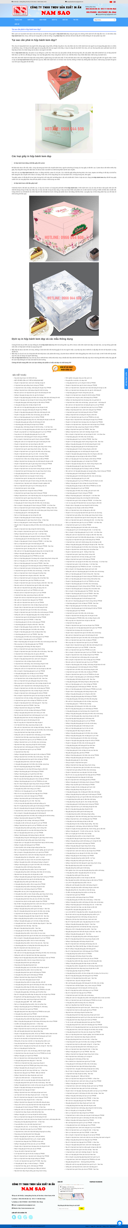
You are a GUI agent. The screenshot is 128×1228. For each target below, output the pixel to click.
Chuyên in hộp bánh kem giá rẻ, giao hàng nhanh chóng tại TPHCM (33, 463)
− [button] (60, 1189)
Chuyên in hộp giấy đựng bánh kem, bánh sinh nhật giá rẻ (30, 658)
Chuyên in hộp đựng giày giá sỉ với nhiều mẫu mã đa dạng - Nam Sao (85, 547)
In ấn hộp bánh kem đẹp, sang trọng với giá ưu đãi (28, 725)
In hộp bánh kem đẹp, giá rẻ (73, 623)
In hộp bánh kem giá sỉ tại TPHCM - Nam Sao (27, 705)
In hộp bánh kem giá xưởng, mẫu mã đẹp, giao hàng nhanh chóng (84, 515)
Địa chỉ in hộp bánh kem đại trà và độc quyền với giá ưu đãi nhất (83, 1147)
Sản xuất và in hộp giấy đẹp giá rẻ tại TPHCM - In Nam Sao (82, 1100)
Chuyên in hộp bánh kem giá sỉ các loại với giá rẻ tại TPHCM (82, 625)
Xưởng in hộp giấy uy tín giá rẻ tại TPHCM (26, 1055)
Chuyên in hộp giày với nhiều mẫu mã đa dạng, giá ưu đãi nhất (31, 414)
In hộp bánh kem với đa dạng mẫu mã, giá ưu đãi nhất (29, 654)
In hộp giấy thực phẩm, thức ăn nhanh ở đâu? (27, 950)
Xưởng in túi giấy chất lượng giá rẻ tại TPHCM (27, 845)
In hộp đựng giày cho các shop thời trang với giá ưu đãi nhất (30, 769)
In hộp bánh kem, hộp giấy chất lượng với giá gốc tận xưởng (82, 1068)
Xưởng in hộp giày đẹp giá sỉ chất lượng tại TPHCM (80, 748)
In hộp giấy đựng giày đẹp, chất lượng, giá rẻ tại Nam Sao (30, 992)
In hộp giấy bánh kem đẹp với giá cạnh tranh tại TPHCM (81, 1019)
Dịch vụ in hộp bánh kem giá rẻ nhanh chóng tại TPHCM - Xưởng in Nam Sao (35, 507)
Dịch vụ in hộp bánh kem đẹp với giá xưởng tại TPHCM (29, 1158)
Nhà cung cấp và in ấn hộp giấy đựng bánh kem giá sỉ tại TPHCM (84, 628)
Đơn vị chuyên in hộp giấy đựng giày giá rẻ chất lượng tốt (30, 813)
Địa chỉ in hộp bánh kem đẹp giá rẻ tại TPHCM (78, 993)
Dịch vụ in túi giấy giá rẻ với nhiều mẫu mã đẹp (78, 833)
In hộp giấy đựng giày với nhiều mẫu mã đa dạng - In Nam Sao (83, 899)
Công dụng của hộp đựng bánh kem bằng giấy (27, 1134)
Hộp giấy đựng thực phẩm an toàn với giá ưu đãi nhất (80, 877)
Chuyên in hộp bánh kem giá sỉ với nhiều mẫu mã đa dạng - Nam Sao (33, 651)
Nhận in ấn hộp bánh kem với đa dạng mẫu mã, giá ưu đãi (82, 657)
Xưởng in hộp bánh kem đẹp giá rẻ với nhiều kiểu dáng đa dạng (31, 1102)
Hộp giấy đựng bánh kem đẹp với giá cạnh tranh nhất (80, 1103)
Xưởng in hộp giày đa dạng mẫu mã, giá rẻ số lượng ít (29, 395)
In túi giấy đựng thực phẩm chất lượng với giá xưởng (80, 814)
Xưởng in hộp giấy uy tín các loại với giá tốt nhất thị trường (30, 1114)
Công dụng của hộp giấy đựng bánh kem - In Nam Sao (29, 1121)
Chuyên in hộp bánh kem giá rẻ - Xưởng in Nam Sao (80, 552)
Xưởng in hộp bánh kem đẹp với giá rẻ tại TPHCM (28, 977)
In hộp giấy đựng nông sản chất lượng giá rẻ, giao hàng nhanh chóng (33, 837)
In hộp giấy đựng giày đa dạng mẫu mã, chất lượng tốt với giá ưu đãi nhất (34, 419)
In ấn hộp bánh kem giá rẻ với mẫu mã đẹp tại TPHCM (29, 1153)
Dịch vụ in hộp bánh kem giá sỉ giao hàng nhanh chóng (29, 649)
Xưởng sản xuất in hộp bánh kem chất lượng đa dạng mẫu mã (31, 685)
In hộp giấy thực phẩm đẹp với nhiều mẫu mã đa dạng (29, 987)
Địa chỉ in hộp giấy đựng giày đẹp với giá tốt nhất (79, 809)
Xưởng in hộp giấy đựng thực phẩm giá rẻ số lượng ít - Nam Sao (32, 908)
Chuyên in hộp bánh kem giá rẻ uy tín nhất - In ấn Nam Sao (30, 454)
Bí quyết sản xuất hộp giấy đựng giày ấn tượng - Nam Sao (30, 997)
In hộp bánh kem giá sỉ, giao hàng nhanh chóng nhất (80, 554)
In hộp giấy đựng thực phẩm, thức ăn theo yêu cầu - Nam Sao (31, 943)
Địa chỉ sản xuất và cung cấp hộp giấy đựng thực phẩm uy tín (83, 914)
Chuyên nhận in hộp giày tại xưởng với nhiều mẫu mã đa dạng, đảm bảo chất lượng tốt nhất (38, 525)
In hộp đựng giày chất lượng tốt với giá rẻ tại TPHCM (28, 424)
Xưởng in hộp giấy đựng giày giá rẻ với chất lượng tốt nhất (82, 446)
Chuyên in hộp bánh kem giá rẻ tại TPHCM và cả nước (29, 580)
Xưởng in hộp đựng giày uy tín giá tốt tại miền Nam (28, 774)
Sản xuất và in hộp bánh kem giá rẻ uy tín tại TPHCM (29, 602)
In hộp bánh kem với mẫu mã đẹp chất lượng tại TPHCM (29, 710)
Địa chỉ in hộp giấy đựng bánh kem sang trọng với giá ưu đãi (82, 939)
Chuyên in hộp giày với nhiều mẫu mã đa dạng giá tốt (80, 743)
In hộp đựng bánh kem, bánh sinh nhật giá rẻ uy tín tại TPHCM (83, 1127)
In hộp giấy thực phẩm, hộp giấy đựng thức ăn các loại (81, 872)
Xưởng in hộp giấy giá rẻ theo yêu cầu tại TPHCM (79, 1083)
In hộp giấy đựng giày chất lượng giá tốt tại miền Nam (80, 745)
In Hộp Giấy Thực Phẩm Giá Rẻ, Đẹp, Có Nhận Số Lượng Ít (82, 946)
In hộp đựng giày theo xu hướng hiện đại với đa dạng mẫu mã (31, 945)
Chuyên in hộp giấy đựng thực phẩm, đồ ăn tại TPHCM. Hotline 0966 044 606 (35, 1033)
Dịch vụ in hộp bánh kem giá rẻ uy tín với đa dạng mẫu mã (30, 485)
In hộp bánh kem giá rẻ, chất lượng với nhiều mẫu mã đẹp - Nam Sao (85, 1093)
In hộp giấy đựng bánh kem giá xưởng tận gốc (27, 962)
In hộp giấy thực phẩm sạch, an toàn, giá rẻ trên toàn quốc (30, 1026)
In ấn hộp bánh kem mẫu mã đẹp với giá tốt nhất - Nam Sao (30, 678)
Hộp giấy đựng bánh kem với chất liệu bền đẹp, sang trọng (82, 926)
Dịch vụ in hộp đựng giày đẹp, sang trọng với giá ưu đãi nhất (82, 716)
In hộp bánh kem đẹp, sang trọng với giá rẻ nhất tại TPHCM (82, 427)
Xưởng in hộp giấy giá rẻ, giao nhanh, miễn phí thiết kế (29, 1136)
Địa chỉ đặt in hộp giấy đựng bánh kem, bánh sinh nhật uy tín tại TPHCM (34, 903)
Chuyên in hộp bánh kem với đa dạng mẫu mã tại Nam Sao (82, 549)
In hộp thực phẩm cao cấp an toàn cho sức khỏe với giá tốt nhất (32, 859)
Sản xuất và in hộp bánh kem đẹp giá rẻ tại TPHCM (28, 600)
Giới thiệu (31, 20)
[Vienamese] (111, 2)
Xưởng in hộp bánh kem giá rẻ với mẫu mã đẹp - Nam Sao (82, 1149)
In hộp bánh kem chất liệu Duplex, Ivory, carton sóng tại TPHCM (83, 985)
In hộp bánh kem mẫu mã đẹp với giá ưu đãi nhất (28, 661)
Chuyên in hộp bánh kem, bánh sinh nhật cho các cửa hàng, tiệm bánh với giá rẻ (88, 1137)
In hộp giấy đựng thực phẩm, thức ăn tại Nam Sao (28, 970)
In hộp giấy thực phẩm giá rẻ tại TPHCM (25, 1014)
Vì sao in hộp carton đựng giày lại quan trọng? (27, 979)
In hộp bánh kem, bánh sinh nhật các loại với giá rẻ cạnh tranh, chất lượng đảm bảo (37, 1119)
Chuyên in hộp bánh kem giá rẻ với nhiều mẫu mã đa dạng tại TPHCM (33, 612)
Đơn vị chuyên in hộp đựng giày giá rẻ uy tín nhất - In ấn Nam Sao (84, 532)
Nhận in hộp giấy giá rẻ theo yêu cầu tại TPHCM (27, 1148)
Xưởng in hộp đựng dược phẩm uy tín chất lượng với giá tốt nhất (32, 786)
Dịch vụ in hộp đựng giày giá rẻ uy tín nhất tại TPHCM (29, 417)
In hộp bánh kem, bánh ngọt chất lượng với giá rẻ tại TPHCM (31, 896)
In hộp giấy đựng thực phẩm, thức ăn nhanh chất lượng (29, 940)
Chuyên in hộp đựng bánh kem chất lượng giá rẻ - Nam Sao (30, 703)
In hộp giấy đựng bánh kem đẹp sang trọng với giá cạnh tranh (83, 1015)
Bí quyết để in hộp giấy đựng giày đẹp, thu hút (78, 909)
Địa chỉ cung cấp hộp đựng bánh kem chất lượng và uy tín (82, 1046)
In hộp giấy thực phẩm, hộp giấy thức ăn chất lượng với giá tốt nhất (84, 966)
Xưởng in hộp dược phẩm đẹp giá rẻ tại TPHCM (27, 818)
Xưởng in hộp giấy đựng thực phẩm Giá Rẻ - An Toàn (80, 858)
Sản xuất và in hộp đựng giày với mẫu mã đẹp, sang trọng (82, 701)
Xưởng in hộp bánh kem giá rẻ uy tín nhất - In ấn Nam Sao (30, 534)
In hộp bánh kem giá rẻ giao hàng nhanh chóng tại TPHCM (30, 493)
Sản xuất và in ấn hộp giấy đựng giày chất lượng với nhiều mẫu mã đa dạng (35, 952)
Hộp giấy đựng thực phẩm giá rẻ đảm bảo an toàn (28, 881)
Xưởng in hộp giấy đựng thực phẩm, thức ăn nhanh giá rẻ (30, 869)
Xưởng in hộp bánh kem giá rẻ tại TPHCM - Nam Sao (80, 429)
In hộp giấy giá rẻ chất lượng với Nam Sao (77, 1059)
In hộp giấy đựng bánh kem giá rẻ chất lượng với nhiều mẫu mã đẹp (33, 984)
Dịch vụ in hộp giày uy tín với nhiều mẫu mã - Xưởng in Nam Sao (32, 561)
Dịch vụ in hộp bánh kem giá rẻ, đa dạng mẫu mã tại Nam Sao (31, 578)
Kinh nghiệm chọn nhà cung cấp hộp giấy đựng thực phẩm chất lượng (85, 870)
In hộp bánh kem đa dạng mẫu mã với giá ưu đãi (79, 630)
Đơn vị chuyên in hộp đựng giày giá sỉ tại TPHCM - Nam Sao (82, 591)
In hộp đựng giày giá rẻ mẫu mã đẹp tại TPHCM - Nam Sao (82, 603)
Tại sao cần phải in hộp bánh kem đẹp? (25, 1151)
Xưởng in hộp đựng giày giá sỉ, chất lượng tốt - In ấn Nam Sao (83, 495)
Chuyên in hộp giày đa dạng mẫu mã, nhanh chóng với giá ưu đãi (84, 463)
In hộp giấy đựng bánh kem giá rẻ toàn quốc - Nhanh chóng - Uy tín (84, 1007)
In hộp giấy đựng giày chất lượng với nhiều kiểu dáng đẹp (81, 699)
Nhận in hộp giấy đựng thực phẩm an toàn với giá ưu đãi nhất (31, 918)
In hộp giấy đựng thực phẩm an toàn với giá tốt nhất (80, 836)
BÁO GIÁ (65, 20)
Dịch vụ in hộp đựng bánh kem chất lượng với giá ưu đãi (29, 666)
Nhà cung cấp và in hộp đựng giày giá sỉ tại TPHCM (28, 644)
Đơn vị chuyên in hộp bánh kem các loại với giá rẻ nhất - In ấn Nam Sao (85, 434)
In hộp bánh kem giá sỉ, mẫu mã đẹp (24, 488)
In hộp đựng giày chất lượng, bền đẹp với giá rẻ (27, 646)
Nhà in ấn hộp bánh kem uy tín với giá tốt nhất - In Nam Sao (82, 1130)
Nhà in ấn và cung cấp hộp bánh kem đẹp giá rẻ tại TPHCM (30, 793)
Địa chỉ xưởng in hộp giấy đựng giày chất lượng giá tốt (80, 948)
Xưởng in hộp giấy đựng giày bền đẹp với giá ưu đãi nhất (81, 963)
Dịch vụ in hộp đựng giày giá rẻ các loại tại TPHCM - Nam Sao (31, 563)
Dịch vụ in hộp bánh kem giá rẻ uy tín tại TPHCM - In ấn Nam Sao (84, 522)
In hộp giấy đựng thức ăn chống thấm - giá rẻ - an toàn (29, 857)
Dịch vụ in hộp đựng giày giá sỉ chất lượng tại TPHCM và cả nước (84, 689)
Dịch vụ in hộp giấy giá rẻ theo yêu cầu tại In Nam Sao (81, 1154)
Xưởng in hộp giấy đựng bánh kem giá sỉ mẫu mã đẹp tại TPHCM (32, 754)
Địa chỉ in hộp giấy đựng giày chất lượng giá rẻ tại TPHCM (82, 975)
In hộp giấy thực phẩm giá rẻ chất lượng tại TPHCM (28, 975)
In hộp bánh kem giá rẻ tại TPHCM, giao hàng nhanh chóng (30, 1065)
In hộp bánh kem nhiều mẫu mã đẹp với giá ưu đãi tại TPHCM (31, 458)
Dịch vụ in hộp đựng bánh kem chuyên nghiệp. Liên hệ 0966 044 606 (85, 1034)
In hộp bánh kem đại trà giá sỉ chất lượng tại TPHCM (80, 843)
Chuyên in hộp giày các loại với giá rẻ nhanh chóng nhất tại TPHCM (33, 400)
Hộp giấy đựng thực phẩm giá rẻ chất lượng (78, 868)
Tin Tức (75, 20)
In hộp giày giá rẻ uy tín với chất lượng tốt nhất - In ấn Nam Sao (83, 530)
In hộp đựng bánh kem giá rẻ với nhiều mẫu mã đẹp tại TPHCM (83, 1042)
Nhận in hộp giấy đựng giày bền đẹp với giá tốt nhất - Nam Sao (31, 916)
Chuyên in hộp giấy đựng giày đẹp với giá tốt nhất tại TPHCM (82, 740)
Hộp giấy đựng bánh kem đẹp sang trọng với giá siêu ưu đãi (82, 968)
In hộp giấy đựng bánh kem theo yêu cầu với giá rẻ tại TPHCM (83, 1032)
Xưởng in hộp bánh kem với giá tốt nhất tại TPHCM (28, 490)
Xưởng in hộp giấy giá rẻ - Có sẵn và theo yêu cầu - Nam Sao (83, 831)
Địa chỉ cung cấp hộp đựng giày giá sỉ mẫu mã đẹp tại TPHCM (31, 779)
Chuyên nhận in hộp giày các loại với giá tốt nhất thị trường (82, 505)
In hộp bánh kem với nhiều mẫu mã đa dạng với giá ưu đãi (82, 669)
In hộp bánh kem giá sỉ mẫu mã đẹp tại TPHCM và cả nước (30, 700)
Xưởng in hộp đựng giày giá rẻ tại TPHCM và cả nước (29, 556)
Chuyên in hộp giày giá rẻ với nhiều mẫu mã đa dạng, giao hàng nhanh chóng (35, 510)
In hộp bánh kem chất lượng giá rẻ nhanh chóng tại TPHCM (30, 436)
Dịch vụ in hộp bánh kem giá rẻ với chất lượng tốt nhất (29, 543)
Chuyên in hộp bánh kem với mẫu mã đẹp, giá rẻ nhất (80, 556)
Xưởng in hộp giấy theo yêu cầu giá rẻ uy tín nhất (28, 1068)
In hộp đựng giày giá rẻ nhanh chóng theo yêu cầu (80, 392)
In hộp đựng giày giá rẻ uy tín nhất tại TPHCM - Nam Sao (81, 439)
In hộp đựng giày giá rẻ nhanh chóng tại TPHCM (79, 493)
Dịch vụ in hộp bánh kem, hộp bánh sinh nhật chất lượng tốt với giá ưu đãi (86, 387)
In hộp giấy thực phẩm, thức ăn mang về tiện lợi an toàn (29, 960)
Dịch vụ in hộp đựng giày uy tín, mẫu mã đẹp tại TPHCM (81, 684)
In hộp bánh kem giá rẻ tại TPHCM (75, 895)
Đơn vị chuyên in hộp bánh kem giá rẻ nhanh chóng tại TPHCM (31, 439)
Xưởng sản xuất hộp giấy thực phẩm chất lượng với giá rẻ (81, 885)
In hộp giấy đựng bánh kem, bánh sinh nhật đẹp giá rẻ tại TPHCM (84, 1024)
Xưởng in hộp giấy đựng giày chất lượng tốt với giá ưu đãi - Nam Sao (84, 544)
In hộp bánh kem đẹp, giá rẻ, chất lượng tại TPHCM (28, 1166)
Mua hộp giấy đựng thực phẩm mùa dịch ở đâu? (79, 865)
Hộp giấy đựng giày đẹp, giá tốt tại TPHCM (77, 752)
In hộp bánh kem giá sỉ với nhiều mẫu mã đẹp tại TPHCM (81, 672)
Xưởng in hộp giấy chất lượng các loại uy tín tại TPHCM (81, 1095)
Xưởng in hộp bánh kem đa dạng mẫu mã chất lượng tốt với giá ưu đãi (33, 461)
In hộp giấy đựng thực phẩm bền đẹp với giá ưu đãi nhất (29, 1019)
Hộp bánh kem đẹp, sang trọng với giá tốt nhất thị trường (30, 744)
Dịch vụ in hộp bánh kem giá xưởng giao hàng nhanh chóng (30, 681)
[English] (114, 2)
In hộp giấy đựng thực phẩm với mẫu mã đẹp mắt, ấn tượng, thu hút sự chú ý (87, 973)
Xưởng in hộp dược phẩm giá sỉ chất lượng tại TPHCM (29, 798)
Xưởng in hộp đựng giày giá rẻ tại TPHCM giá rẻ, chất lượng (30, 1006)
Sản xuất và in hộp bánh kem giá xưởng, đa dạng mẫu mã (30, 587)
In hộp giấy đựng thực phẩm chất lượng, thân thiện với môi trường (32, 872)
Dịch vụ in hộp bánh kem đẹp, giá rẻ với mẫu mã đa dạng (81, 1088)
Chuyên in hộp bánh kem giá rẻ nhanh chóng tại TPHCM (81, 385)
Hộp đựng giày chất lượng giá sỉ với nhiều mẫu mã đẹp (81, 706)
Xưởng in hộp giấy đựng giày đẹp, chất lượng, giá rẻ (28, 776)
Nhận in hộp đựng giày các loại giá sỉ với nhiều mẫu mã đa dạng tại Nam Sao (35, 641)
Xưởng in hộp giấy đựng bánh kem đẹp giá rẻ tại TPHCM (81, 1140)
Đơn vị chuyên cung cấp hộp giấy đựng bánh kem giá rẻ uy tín (83, 1157)
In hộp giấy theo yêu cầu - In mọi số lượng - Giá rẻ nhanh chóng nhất (33, 1126)
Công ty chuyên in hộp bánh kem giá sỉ (76, 762)
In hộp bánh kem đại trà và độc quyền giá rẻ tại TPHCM (81, 1010)
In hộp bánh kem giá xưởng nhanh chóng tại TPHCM (28, 385)
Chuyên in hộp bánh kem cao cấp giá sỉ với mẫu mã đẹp (81, 772)
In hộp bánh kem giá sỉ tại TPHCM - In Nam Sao (27, 619)
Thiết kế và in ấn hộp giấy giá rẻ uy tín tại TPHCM (28, 791)
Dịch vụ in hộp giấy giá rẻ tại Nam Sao (24, 1048)
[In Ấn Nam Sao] (20, 10)
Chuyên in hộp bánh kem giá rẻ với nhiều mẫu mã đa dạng (30, 610)
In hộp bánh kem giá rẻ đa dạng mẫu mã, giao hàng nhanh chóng (32, 471)
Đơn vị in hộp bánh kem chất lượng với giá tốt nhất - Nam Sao (31, 1058)
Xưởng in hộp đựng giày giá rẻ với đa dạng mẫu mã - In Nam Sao (84, 904)
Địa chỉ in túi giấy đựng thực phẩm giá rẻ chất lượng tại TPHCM (31, 805)
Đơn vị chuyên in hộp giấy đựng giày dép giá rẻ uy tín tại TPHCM (32, 938)
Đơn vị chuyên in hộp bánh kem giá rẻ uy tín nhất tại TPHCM (31, 531)
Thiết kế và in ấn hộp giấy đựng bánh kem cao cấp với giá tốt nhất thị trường (87, 1027)
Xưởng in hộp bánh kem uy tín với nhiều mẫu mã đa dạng (30, 742)
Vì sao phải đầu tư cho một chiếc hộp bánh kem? (27, 1124)
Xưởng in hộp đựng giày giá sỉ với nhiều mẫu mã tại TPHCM (82, 755)
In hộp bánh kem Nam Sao (21, 752)
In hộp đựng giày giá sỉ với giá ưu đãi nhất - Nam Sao (29, 624)
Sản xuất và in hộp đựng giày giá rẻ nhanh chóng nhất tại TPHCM (84, 601)
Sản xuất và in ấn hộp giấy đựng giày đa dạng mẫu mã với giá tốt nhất (33, 551)
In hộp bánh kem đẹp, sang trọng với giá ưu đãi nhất (28, 595)
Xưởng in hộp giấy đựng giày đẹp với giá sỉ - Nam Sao (80, 924)
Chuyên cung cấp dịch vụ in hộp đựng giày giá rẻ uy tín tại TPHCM (32, 432)
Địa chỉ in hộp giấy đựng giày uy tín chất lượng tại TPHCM (82, 708)
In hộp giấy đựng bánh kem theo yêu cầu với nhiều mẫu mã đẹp (32, 899)
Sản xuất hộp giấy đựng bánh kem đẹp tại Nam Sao (28, 1031)
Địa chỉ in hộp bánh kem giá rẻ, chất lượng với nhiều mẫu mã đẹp (84, 1117)
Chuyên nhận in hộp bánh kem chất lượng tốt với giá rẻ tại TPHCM (84, 419)
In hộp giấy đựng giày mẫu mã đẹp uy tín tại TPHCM (28, 673)
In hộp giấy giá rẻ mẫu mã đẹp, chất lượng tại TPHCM (29, 820)
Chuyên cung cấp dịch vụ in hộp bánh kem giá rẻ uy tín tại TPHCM (84, 407)
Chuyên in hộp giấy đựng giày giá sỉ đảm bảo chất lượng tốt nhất (32, 412)
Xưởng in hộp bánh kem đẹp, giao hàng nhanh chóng (80, 765)
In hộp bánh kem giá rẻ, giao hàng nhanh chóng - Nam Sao (30, 449)
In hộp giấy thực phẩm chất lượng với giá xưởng (27, 867)
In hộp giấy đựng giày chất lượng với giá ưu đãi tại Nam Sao (82, 681)
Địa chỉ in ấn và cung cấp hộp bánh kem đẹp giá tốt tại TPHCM (83, 775)
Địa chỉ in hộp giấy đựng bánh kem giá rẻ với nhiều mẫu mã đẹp (32, 911)
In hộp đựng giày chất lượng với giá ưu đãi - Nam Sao (80, 679)
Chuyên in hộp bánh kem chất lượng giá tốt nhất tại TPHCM (30, 693)
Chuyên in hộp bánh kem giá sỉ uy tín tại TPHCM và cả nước (82, 674)
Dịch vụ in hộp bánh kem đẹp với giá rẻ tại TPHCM (80, 1113)
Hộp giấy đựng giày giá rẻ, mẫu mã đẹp (77, 760)
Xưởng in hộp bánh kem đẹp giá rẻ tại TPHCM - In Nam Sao (82, 1098)
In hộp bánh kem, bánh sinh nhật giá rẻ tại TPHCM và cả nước (83, 1159)
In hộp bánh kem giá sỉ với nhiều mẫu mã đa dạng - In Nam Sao (32, 570)
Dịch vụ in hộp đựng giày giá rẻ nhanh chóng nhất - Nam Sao (82, 574)
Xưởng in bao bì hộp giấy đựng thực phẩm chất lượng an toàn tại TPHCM (34, 957)
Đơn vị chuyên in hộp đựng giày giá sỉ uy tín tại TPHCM (29, 671)
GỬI (81, 1208)
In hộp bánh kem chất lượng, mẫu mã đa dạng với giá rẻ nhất (31, 663)
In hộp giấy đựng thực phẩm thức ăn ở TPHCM (79, 953)
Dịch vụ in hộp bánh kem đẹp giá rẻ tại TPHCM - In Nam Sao (82, 1078)
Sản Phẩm (43, 20)
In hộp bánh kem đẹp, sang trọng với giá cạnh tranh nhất (30, 999)
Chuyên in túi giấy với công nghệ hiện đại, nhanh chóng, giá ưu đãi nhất (85, 828)
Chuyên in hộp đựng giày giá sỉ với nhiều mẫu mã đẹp (29, 629)
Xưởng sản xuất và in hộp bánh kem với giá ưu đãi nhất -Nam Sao (84, 534)
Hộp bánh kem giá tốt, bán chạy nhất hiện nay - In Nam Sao (30, 1070)
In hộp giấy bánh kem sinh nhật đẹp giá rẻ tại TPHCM (80, 1125)
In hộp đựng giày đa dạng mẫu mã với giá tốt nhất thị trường (82, 498)
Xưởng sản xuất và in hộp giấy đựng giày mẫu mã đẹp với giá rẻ (32, 614)
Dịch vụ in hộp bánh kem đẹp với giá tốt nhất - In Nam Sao (82, 1049)
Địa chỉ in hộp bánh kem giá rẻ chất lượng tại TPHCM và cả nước (32, 989)
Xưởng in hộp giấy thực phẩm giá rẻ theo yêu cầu (79, 860)
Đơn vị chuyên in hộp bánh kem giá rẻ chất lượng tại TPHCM (31, 656)
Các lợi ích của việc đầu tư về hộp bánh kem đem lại (28, 1038)
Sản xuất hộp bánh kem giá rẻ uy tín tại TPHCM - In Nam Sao (83, 1122)
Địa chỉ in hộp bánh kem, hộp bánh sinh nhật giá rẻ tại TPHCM (31, 1156)
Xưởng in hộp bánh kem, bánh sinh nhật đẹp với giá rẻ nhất (82, 432)
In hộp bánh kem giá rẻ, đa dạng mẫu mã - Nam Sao (29, 548)
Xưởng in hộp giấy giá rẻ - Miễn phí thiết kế (77, 1076)
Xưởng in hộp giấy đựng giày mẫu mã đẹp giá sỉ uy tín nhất (82, 735)
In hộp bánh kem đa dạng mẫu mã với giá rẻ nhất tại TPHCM (31, 913)
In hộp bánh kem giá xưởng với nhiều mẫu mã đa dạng (81, 770)
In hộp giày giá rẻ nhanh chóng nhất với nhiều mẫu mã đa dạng (31, 503)
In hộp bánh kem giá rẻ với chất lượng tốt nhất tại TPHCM (81, 412)
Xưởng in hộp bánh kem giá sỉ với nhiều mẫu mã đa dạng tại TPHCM (85, 637)
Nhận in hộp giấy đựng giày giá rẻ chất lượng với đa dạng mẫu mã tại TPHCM (35, 1021)
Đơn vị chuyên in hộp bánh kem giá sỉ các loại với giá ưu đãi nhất (32, 695)
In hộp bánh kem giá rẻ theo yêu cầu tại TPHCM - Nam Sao (82, 1169)
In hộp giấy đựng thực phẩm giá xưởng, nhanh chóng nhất (30, 828)
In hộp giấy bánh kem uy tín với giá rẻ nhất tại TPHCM (81, 383)
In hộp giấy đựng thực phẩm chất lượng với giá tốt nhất (29, 886)
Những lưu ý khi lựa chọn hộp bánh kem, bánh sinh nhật (81, 919)
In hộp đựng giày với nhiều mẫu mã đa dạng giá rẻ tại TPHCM (31, 636)
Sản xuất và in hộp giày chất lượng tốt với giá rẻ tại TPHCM (30, 409)
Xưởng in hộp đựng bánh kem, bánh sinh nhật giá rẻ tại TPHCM (83, 409)
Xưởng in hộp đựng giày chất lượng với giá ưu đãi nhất (29, 835)
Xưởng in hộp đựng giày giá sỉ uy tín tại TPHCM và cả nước (30, 781)
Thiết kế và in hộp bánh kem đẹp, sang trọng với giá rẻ (29, 1063)
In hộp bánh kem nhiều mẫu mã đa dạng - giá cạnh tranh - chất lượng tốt (86, 402)
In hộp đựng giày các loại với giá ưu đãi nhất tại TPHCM (81, 456)
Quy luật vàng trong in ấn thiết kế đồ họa (25, 378)
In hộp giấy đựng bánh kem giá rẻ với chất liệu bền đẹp (29, 879)
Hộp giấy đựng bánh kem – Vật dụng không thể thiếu (80, 1162)
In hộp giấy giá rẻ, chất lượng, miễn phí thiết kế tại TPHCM (82, 826)
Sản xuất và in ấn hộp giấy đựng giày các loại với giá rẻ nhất (31, 407)
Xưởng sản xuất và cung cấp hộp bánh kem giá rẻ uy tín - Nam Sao (84, 1164)
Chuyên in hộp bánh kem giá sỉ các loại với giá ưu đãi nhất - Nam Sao (33, 583)
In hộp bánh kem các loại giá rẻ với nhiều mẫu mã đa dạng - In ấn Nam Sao (86, 561)
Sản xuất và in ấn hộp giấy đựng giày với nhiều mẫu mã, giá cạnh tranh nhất (35, 429)
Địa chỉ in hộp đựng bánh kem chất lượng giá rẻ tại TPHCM (82, 951)
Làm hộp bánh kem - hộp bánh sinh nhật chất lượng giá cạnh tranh (32, 1036)
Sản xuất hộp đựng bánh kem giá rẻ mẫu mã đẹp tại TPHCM (31, 759)
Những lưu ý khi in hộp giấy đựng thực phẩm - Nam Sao (81, 929)
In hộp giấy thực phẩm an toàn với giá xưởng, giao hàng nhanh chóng (33, 894)
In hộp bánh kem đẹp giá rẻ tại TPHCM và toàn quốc (28, 1141)
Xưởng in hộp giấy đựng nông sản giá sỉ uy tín (78, 789)
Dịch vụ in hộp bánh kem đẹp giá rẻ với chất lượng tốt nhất (30, 1117)
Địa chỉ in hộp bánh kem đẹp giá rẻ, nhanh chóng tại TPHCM (31, 1097)
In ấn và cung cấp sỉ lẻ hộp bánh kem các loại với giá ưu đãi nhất (83, 503)
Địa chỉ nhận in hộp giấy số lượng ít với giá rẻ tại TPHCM (81, 1071)
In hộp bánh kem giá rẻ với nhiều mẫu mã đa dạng (80, 995)
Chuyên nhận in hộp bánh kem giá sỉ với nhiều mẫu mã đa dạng (83, 632)
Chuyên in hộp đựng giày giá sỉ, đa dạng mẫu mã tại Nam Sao (83, 588)
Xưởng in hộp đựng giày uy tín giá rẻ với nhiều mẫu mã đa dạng (32, 864)
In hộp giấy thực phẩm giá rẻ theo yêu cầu (77, 875)
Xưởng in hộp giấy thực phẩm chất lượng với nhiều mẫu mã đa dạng (84, 902)
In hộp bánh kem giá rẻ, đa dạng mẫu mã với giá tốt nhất (30, 478)
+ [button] (60, 1187)
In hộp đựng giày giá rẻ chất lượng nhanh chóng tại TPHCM (82, 804)
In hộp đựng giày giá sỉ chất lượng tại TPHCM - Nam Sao (81, 686)
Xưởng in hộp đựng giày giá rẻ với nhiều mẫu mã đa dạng (81, 527)
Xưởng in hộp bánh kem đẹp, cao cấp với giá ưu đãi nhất (81, 907)
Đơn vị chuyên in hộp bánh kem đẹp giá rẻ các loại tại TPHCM (83, 1135)
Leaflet (64, 1199)
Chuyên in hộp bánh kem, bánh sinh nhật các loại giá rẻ (29, 500)
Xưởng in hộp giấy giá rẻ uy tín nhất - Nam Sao (27, 801)
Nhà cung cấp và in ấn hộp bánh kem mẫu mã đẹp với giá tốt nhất (32, 683)
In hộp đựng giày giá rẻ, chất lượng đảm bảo (26, 512)
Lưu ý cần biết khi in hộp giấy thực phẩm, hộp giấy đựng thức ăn (83, 912)
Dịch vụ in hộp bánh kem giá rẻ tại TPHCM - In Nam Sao (81, 1132)
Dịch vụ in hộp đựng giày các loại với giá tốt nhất (27, 515)
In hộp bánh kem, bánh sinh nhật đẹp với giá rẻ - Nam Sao (82, 1152)
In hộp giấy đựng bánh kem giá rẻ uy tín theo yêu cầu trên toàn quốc (85, 1017)
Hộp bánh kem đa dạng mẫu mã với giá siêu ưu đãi (28, 874)
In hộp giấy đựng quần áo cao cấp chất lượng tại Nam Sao (30, 830)
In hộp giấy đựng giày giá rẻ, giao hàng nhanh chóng (80, 466)
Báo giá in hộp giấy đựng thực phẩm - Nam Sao (27, 928)
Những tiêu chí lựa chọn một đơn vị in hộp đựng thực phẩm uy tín (32, 1041)
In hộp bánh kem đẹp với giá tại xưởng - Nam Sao (79, 1073)
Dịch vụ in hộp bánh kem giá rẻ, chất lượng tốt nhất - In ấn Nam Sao (84, 520)
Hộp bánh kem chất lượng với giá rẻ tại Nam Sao (79, 1012)
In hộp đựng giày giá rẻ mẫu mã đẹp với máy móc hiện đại (82, 750)
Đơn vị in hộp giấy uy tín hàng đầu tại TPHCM (78, 1110)
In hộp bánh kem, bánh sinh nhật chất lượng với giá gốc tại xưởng (32, 1131)
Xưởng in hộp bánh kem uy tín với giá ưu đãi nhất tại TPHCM (31, 676)
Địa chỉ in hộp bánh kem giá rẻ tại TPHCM (26, 1009)
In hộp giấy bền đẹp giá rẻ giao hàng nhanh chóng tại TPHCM (83, 838)
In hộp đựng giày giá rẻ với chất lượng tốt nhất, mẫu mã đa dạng (83, 476)
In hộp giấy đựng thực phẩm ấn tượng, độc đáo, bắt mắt (29, 982)
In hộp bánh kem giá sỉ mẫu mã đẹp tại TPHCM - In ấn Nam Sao (83, 500)
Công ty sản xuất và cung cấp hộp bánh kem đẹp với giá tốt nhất (32, 1104)
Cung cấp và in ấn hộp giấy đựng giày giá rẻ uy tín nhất (29, 434)
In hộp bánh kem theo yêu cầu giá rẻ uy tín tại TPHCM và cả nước (32, 1053)
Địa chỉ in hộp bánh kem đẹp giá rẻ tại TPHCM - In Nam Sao (82, 1142)
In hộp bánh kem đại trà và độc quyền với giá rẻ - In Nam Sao (83, 1044)
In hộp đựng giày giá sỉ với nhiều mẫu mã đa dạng (79, 436)
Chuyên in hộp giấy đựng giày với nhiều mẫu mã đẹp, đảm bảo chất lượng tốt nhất (37, 397)
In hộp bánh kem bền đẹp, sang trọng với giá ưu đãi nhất (30, 737)
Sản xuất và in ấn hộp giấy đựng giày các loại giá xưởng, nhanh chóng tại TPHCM (88, 471)
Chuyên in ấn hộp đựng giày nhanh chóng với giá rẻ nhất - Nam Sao (84, 441)
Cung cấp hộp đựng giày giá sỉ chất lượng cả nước (80, 726)
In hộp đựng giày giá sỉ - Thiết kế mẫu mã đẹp (78, 703)
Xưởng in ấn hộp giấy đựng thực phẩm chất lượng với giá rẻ (82, 936)
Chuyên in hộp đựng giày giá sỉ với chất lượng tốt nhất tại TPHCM (84, 608)
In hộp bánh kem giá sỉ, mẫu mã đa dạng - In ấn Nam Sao (82, 564)
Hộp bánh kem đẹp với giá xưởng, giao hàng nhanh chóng (30, 1170)
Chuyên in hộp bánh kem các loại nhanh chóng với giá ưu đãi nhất (32, 468)
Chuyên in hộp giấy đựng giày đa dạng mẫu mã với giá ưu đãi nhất (84, 454)
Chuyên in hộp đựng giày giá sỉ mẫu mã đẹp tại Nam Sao (30, 632)
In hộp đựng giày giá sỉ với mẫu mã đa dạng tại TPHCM (29, 622)
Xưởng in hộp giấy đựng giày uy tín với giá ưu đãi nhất (80, 694)
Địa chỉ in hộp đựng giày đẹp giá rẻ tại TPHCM (27, 766)
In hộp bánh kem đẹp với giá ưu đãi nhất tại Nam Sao (29, 1112)
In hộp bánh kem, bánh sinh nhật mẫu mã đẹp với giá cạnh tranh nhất (33, 810)
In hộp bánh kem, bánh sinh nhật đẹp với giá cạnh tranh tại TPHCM (84, 1086)
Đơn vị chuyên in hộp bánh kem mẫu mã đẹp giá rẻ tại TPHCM (83, 659)
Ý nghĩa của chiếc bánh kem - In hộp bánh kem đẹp (28, 1077)
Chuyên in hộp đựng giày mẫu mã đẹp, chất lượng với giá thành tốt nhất (85, 664)
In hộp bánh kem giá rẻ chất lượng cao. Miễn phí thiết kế (30, 1168)
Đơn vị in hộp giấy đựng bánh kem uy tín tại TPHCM (28, 832)
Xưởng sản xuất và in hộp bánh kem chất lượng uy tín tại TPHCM (32, 734)
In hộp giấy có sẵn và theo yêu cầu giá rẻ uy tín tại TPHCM (30, 823)
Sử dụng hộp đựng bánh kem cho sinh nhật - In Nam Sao (81, 1039)
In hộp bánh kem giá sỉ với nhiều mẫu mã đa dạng (79, 613)
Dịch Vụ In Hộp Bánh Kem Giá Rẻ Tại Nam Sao (79, 1005)
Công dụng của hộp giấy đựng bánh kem (25, 965)
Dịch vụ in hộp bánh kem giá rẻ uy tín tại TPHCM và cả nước (82, 417)
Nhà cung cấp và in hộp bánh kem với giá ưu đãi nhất (80, 620)
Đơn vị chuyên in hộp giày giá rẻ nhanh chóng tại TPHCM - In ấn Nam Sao (34, 505)
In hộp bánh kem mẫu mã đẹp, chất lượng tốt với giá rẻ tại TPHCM (32, 387)
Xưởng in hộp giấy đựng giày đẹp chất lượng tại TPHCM (81, 696)
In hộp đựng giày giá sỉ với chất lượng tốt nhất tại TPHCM (81, 596)
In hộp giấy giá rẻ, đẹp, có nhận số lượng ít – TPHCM (29, 1163)
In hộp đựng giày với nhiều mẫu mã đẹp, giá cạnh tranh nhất (82, 490)
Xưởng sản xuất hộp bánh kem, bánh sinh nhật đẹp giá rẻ (81, 1166)
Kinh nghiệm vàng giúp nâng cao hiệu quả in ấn (79, 378)
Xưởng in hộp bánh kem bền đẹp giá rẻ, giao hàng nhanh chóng (83, 863)
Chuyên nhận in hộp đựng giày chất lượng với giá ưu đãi (81, 691)
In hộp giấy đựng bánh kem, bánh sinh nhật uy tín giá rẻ (29, 473)
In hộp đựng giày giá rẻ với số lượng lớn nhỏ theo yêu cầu (81, 988)
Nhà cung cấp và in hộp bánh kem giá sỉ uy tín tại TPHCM (82, 642)
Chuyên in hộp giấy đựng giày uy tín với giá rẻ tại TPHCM (81, 461)
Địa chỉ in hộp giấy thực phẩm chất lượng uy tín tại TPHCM (82, 990)
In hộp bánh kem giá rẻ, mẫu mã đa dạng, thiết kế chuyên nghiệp (32, 1050)
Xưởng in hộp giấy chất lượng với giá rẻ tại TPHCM (80, 1120)
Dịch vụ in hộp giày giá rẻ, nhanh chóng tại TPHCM (28, 522)
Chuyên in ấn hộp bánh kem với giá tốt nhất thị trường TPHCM (83, 395)
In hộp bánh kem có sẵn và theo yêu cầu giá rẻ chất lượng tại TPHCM (85, 1115)
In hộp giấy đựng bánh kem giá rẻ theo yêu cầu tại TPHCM (82, 958)
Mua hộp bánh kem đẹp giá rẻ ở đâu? (24, 1090)
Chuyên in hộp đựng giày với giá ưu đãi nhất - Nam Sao (29, 627)
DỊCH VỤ (54, 20)
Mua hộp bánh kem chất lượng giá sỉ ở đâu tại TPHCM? (29, 747)
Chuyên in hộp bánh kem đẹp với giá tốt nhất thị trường (29, 529)
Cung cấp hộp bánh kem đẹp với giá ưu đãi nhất (27, 732)
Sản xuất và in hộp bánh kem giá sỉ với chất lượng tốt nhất (82, 635)
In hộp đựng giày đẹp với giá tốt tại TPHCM (77, 970)
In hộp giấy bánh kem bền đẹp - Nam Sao (25, 926)
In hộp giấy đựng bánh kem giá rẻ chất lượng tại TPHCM (30, 972)
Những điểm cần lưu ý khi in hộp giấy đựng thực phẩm (29, 891)
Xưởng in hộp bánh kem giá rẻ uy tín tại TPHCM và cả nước (30, 825)
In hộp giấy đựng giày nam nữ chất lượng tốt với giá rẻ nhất (82, 451)
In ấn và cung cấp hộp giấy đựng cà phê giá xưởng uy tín (30, 803)
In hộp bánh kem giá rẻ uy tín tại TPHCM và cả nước (28, 590)
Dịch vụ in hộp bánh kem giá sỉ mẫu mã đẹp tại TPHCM (81, 640)
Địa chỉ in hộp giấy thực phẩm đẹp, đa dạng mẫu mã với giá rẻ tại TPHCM (34, 994)
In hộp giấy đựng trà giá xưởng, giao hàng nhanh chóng (29, 840)
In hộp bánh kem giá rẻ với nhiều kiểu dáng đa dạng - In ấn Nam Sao (85, 537)
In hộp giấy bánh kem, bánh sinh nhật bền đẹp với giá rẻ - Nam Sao (33, 923)
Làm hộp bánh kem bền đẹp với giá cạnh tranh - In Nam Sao (31, 1095)
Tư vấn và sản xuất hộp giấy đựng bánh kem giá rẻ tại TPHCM (83, 1022)
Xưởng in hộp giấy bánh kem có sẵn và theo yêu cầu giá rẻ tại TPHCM (33, 1085)
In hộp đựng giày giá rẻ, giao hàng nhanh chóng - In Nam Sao (31, 520)
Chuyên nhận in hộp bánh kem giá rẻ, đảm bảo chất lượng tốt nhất (84, 645)
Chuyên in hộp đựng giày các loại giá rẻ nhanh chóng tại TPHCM (32, 536)
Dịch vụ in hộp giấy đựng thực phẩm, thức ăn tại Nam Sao (30, 1004)
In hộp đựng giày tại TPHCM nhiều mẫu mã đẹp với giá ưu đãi (83, 618)
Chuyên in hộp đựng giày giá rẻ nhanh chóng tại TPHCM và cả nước (84, 576)
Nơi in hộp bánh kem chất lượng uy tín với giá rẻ (79, 1056)
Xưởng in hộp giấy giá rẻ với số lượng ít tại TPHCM (80, 855)
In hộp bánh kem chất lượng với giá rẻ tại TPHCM (28, 889)
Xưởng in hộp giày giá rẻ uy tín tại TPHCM (77, 488)
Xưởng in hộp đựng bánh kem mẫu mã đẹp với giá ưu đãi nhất (31, 690)
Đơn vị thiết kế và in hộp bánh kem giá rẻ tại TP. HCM (80, 1061)
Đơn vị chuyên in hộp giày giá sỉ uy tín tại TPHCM (28, 639)
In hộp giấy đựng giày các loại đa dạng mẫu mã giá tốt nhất (82, 711)
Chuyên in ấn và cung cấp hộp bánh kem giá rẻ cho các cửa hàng (84, 512)
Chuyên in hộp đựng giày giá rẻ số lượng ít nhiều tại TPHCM (82, 468)
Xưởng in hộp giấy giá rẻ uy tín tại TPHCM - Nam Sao (80, 1051)
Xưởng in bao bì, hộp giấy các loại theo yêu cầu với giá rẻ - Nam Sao (33, 1046)
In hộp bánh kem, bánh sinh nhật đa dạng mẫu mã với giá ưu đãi (83, 542)
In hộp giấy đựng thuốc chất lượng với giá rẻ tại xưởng (80, 848)
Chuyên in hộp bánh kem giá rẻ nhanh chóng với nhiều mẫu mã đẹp (33, 481)
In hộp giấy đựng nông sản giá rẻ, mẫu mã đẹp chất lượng (82, 801)
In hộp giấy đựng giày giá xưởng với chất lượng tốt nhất (29, 422)
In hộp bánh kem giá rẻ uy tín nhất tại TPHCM (78, 525)
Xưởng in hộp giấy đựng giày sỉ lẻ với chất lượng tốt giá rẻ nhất (83, 444)
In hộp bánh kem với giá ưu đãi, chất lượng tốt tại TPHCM (81, 397)
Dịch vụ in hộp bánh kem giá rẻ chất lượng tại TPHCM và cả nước (84, 1000)
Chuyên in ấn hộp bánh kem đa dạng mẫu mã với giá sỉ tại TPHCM (84, 422)
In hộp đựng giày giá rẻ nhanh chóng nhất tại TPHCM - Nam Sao (83, 586)
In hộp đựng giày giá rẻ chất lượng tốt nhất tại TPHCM (81, 473)
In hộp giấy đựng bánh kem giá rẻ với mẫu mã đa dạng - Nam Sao (32, 1082)
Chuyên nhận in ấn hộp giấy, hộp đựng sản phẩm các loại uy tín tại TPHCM (86, 1091)
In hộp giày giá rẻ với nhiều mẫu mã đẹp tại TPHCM (28, 930)
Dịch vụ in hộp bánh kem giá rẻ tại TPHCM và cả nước (81, 650)
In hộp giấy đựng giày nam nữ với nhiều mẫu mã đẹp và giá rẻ (31, 967)
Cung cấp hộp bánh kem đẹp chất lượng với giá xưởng (81, 1066)
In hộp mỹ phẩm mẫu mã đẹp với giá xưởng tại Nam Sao (30, 847)
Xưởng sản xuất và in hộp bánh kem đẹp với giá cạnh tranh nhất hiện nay (34, 1109)
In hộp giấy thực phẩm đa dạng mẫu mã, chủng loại (80, 1002)
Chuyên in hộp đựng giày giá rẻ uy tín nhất (77, 478)
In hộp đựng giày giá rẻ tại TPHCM (75, 610)
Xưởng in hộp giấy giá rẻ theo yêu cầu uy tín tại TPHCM (29, 1144)
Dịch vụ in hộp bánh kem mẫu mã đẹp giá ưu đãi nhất (80, 510)
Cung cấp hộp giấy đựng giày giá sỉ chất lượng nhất (80, 718)
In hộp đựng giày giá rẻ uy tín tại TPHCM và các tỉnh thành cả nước (84, 481)
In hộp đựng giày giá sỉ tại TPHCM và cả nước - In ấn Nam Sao (83, 566)
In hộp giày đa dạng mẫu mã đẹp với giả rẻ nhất (27, 405)
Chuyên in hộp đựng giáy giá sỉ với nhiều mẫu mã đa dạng (82, 583)
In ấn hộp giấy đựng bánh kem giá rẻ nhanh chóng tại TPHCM (31, 456)
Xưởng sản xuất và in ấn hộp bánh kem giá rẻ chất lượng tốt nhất (32, 441)
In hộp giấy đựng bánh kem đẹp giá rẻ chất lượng (79, 777)
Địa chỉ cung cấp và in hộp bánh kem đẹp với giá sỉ (28, 722)
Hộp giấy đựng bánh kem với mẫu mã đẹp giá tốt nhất (29, 717)
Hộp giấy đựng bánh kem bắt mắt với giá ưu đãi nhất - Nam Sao (83, 931)
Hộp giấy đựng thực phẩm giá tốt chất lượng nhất (79, 811)
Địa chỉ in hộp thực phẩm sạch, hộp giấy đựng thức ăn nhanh (82, 921)
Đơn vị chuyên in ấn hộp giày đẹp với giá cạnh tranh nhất (81, 569)
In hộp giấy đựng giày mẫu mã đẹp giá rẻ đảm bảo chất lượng (83, 792)
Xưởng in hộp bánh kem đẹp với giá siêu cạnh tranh (28, 1075)
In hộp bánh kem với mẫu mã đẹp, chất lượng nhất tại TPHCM (31, 698)
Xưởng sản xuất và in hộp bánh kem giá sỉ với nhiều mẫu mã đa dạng (33, 730)
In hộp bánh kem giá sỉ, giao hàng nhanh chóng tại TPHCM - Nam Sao (33, 546)
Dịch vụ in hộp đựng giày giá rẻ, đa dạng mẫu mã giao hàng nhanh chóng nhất (36, 558)
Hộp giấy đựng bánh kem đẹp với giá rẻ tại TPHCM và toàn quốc (32, 1011)
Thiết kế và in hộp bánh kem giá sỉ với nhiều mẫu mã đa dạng (83, 767)
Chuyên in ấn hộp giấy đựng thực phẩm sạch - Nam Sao (81, 978)
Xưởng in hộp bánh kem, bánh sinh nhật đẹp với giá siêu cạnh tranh (33, 854)
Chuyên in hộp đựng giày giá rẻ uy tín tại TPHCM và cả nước (82, 581)
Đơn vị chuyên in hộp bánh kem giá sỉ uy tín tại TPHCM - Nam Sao (84, 652)
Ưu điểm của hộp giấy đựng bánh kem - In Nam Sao (28, 1023)
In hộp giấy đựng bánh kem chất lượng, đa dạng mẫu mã (81, 917)
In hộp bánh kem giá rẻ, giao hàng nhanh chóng (27, 498)
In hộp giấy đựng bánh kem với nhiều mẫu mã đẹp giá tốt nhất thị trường (34, 815)
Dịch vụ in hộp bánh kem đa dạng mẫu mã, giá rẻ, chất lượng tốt (83, 390)
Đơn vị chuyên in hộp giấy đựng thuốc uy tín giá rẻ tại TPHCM (31, 852)
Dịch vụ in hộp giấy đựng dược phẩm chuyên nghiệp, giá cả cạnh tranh (33, 850)
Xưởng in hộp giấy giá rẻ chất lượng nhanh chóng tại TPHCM (82, 782)
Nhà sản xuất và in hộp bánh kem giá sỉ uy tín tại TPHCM (30, 592)
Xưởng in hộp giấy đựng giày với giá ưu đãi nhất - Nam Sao (30, 553)
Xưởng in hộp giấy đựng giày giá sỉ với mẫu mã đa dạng (81, 723)
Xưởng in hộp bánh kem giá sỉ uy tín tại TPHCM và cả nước (30, 739)
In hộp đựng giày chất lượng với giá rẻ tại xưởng (79, 956)
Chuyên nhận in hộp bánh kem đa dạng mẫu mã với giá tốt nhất (32, 1146)
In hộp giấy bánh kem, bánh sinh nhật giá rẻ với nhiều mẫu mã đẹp (84, 1029)
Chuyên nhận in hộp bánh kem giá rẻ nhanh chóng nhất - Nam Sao (84, 517)
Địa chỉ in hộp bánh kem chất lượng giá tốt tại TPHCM (80, 779)
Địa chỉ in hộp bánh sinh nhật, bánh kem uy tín (27, 948)
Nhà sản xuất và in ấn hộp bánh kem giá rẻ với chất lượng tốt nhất (32, 392)
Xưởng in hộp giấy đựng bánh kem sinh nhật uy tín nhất (29, 712)
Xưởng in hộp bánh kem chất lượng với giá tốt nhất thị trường (31, 390)
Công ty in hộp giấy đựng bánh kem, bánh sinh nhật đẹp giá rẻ (83, 1144)
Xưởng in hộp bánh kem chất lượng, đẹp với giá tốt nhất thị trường (84, 1108)
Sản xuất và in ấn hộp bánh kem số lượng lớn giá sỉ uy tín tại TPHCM (85, 405)
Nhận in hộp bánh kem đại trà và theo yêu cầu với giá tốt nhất (31, 1028)
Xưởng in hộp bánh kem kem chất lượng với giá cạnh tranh (30, 1092)
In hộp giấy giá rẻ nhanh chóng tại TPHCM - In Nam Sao (30, 1107)
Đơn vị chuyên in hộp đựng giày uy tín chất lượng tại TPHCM (82, 677)
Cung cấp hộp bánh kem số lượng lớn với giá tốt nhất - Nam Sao (32, 1043)
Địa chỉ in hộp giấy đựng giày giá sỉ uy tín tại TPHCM (80, 721)
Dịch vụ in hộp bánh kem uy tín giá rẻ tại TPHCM (27, 466)
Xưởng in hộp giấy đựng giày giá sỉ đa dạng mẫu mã (80, 757)
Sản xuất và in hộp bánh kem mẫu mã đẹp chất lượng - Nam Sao (32, 727)
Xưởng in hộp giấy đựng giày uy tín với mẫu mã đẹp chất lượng (31, 921)
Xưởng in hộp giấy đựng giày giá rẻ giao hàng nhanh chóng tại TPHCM (33, 877)
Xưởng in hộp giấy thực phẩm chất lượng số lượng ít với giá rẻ (31, 862)
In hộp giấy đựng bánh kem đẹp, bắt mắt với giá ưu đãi (81, 1105)
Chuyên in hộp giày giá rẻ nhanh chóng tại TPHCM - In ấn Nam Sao (33, 541)
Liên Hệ (17, 24)
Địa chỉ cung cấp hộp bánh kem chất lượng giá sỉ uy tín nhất (31, 715)
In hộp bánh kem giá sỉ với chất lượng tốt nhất (27, 720)
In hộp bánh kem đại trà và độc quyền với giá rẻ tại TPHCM (30, 901)
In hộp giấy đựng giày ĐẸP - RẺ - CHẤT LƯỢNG (27, 1001)
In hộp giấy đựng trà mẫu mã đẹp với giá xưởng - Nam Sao (82, 823)
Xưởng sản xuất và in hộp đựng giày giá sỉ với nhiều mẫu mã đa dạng (85, 571)
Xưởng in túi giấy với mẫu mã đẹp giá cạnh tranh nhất (80, 787)
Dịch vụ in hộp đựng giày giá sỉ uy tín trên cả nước (79, 728)
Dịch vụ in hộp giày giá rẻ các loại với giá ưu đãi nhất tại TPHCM (83, 458)
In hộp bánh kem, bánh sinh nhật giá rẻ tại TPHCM (28, 796)
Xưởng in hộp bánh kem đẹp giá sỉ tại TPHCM (27, 707)
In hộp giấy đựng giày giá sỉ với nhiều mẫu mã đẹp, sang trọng (31, 764)
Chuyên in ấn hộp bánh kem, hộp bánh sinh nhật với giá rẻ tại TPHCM (85, 424)
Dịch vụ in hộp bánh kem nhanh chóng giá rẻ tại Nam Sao (30, 573)
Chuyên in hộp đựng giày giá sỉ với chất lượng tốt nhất (80, 598)
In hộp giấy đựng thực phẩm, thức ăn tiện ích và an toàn (29, 933)
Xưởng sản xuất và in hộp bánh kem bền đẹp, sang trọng (30, 955)
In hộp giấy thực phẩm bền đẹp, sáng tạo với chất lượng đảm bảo (84, 961)
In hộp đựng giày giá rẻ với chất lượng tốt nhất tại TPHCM (81, 667)
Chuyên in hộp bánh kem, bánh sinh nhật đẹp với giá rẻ (29, 383)
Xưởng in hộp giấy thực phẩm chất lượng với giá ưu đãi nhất (82, 887)
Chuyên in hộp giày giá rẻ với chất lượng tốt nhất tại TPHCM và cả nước (34, 565)
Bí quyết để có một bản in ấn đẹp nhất (76, 380)
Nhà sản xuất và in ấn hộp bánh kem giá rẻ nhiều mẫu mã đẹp (31, 585)
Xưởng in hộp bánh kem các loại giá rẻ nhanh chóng (28, 476)
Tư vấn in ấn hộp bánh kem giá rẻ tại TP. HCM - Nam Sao (30, 1161)
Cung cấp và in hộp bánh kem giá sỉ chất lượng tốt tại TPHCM (83, 539)
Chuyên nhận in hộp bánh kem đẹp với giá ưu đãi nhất (81, 1037)
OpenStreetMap (74, 1199)
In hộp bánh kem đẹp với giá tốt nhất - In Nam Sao (28, 1099)
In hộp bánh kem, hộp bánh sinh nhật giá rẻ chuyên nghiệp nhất (32, 483)
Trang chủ (18, 20)
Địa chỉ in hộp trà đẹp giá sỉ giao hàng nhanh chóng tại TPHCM (31, 783)
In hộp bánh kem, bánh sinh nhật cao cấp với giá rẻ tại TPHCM (83, 850)
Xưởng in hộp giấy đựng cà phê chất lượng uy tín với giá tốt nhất (83, 841)
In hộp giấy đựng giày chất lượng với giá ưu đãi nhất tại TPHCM (31, 402)
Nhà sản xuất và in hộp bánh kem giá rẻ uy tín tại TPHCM (81, 662)
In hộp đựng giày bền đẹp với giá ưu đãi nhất (78, 730)
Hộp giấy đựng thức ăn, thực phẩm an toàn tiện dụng (80, 890)
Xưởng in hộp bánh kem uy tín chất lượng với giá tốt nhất (81, 806)
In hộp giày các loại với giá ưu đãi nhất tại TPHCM (79, 507)
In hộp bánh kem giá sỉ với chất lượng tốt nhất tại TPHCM (30, 617)
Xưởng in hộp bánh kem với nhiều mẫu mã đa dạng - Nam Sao (31, 756)
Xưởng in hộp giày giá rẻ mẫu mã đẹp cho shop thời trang (81, 483)
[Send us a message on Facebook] (119, 1223)
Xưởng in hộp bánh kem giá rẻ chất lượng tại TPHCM (80, 559)
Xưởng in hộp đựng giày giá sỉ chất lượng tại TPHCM (28, 771)
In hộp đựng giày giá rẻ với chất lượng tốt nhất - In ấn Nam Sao (31, 538)
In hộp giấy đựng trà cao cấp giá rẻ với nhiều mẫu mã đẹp (82, 853)
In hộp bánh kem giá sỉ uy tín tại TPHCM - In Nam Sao (81, 647)
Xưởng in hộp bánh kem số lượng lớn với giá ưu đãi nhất (81, 414)
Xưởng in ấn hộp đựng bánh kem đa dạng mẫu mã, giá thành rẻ (83, 400)
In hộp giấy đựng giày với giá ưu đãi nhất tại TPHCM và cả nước (83, 485)
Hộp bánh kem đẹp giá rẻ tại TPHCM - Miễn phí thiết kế (29, 1072)
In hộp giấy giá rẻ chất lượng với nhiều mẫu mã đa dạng (81, 1064)
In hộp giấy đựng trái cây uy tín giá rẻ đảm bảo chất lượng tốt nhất (84, 797)
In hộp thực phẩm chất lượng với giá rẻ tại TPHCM (79, 897)
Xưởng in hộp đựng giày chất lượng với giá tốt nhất (80, 941)
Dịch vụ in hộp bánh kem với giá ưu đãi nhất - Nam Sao (29, 575)
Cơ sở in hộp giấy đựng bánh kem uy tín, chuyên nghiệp (29, 1139)
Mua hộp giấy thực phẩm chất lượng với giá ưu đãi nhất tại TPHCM (84, 880)
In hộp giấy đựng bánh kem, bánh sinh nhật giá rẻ (28, 761)
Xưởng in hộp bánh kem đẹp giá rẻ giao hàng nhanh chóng (82, 1054)
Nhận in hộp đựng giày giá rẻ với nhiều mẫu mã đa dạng (81, 605)
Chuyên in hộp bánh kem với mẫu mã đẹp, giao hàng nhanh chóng (32, 446)
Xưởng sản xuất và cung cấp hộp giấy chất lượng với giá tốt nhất (32, 1080)
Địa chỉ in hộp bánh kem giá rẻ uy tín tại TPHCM (27, 749)
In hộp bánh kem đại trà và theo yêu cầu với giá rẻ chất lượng (31, 1016)
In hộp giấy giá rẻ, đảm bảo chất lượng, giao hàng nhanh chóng (83, 816)
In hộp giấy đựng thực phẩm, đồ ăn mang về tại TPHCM (29, 884)
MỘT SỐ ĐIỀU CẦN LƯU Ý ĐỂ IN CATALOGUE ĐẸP (28, 380)
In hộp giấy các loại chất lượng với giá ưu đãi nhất (79, 821)
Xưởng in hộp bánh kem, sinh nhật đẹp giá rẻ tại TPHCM (81, 819)
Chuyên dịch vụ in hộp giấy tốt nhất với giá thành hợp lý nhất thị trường (33, 842)
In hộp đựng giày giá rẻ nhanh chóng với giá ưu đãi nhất (81, 449)
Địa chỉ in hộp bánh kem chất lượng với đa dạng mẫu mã (81, 944)
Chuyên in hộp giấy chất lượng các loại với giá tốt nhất (29, 1087)
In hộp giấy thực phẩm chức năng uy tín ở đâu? (27, 788)
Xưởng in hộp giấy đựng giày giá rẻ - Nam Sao (78, 934)
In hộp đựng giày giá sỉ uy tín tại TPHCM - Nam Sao (28, 634)
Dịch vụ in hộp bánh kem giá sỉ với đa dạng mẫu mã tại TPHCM (31, 568)
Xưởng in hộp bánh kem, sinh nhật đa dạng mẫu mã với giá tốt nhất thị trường (35, 495)
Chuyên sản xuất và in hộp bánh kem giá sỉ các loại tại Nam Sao (32, 597)
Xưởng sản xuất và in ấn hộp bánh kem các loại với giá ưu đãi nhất (32, 668)
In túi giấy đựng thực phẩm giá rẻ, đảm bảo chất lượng (81, 799)
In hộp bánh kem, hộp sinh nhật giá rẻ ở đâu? (78, 980)
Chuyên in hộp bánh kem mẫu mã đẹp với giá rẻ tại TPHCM (82, 654)
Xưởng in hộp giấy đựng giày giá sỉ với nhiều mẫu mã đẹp (81, 733)
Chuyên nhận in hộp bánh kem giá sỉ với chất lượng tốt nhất (30, 607)
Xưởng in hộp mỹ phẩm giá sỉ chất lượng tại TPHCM (80, 784)
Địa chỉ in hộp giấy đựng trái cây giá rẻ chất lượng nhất (29, 808)
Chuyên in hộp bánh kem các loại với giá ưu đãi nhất (28, 444)
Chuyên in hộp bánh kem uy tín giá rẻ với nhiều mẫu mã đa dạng (32, 451)
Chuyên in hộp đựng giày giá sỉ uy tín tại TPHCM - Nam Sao (82, 593)
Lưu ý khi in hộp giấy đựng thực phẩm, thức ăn (78, 882)
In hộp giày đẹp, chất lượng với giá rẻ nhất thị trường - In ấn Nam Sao (33, 427)
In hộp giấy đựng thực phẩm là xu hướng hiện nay (28, 906)
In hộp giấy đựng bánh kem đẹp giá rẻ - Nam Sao (28, 1060)
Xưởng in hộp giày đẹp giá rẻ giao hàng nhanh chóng (80, 846)
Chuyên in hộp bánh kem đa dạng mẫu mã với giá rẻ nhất (81, 615)
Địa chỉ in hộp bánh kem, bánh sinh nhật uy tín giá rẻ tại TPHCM (83, 1081)
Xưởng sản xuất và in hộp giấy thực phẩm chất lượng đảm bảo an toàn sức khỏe (88, 997)
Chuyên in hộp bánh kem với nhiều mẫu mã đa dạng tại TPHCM (32, 688)
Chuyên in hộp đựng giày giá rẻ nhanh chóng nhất (28, 517)
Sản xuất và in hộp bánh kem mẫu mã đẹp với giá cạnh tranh (31, 605)
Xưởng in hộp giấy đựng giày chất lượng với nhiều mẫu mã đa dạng (84, 713)
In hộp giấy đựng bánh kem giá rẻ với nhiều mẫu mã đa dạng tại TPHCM (34, 935)
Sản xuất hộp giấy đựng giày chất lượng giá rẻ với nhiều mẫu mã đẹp (85, 983)
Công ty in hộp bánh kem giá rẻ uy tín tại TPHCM (27, 1129)
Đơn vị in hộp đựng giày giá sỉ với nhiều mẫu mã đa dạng (81, 738)
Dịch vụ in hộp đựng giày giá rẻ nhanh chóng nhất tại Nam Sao (83, 579)
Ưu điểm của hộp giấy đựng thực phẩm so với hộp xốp (81, 892)
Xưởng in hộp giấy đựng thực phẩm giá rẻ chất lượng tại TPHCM (83, 794)
